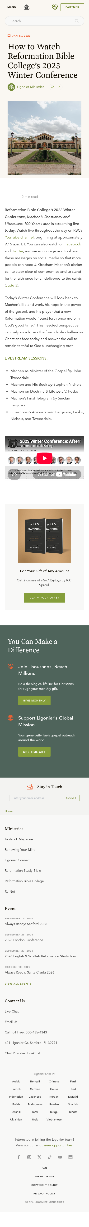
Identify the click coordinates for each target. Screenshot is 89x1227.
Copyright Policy (44, 1185)
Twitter (17, 251)
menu (11, 7)
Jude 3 (11, 285)
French (16, 1089)
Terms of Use (45, 1176)
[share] (58, 87)
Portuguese (35, 1104)
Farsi (73, 1081)
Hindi (73, 1089)
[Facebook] (18, 1157)
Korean (54, 1096)
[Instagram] (29, 1157)
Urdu (35, 1119)
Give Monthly (34, 700)
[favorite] (53, 87)
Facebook (73, 244)
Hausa (54, 1089)
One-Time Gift (34, 752)
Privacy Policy (44, 1193)
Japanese (35, 1096)
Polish (16, 1104)
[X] (39, 1157)
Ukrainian (16, 1119)
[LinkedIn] (70, 1157)
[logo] (26, 7)
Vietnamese (54, 1119)
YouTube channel (19, 237)
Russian (54, 1104)
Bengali (35, 1081)
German (35, 1089)
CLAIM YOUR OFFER (44, 597)
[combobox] (38, 21)
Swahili (16, 1112)
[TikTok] (49, 1157)
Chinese (54, 1081)
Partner (72, 7)
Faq (44, 1167)
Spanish (73, 1104)
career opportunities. (57, 1145)
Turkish (73, 1112)
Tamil (35, 1112)
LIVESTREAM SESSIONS (26, 358)
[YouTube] (60, 1157)
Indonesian (16, 1096)
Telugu (54, 1112)
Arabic (16, 1081)
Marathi (73, 1096)
